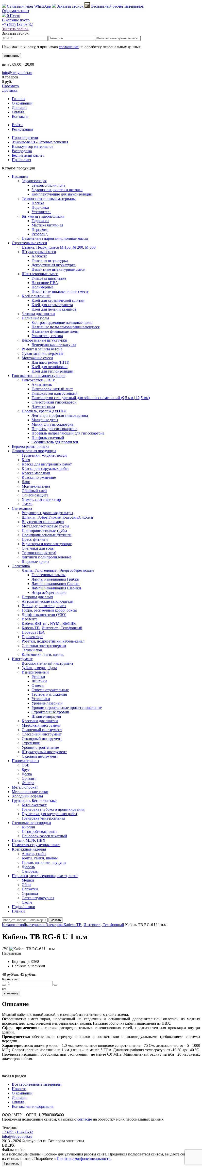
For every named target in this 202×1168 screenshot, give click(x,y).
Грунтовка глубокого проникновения (53, 809)
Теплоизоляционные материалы (49, 198)
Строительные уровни (50, 712)
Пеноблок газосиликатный (44, 836)
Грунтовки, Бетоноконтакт (34, 800)
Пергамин (40, 229)
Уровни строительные (40, 747)
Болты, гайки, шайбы (40, 858)
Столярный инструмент (42, 738)
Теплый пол (32, 650)
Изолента (29, 619)
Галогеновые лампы (49, 575)
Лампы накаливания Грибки (55, 579)
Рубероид (40, 234)
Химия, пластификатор (41, 499)
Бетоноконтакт (34, 805)
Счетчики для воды (38, 548)
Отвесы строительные (50, 690)
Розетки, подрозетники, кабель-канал (53, 641)
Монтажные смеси (37, 358)
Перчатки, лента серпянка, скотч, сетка (45, 876)
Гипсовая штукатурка (50, 260)
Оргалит (29, 778)
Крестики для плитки (40, 721)
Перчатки (30, 889)
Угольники (41, 699)
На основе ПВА (45, 283)
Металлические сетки (30, 792)
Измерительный (35, 672)
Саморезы (30, 871)
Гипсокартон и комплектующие (38, 376)
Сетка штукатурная (38, 898)
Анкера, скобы (34, 854)
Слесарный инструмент (42, 734)
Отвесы (38, 685)
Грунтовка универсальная (43, 818)
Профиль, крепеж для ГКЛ (44, 411)
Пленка (38, 203)
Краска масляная (36, 473)
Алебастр (39, 256)
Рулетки (38, 676)
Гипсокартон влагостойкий (55, 393)
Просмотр (10, 86)
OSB (26, 765)
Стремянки (31, 743)
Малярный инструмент (41, 725)
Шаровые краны (35, 561)
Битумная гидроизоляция (43, 216)
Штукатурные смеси (39, 252)
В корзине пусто (16, 20)
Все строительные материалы (37, 1084)
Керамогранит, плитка (30, 446)
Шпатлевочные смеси (40, 274)
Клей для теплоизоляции (52, 371)
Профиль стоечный (48, 437)
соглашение (69, 47)
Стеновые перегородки (31, 823)
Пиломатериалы (25, 761)
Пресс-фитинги (35, 539)
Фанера (28, 783)
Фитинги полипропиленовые (46, 557)
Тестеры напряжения (49, 694)
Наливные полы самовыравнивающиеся (66, 327)
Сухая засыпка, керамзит (43, 353)
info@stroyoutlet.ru (17, 73)
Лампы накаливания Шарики (56, 588)
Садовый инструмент (40, 756)
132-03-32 (17, 24)
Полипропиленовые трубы (44, 530)
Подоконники (23, 907)
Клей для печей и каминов (54, 309)
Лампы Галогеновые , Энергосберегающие (58, 570)
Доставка (9, 90)
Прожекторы (32, 637)
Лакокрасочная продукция (34, 451)
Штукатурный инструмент (44, 752)
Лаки (26, 482)
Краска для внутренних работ (47, 464)
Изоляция (20, 176)
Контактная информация (32, 1106)
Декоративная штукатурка (54, 265)
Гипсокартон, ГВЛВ (38, 380)
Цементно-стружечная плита (36, 845)
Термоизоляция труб (39, 553)
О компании (22, 103)
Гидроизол (40, 221)
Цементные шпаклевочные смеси (60, 291)
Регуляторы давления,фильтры (47, 513)
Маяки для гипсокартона (52, 424)
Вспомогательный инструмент (47, 663)
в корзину (11, 993)
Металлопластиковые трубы (45, 526)
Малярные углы (45, 420)
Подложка (40, 207)
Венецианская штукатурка (54, 345)
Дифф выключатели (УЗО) (44, 615)
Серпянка (30, 893)
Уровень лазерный (47, 703)
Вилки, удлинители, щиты (44, 606)
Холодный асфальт (27, 796)
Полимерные (42, 287)
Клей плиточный (36, 296)
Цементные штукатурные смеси (58, 269)
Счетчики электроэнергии (44, 646)
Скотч (27, 902)
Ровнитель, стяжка (47, 336)
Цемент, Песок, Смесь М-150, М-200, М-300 (59, 247)
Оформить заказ (15, 11)
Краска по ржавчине (39, 477)
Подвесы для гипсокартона (54, 429)
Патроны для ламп (37, 597)
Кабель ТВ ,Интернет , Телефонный (52, 628)
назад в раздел (14, 1076)
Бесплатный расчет (117, 6)
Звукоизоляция (34, 181)
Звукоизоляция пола (48, 185)
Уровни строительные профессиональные (67, 707)
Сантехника (22, 508)
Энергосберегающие (49, 592)
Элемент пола (43, 406)
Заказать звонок (70, 6)
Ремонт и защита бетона (42, 349)
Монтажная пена (36, 486)
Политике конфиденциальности (84, 1158)
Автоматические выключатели (47, 601)
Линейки (39, 681)
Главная (18, 99)
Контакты (20, 116)
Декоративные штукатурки (44, 340)
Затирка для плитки (38, 314)
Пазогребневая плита (39, 831)
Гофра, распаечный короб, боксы (49, 610)
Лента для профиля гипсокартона (60, 415)
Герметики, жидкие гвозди (44, 455)
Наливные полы (35, 318)
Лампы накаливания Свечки (56, 584)
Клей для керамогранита (52, 305)
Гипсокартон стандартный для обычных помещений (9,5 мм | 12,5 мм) (91, 398)
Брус (26, 769)
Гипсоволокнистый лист (52, 389)
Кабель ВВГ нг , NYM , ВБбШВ (49, 623)
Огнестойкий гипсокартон (54, 402)
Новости (19, 1089)
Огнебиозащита (35, 495)
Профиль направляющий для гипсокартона (68, 433)
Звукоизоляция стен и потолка (57, 190)
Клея (26, 460)
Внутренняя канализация (43, 522)
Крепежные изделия (29, 849)
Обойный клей (34, 491)
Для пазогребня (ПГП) (50, 362)
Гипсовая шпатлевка (49, 278)
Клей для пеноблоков (49, 367)
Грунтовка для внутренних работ (49, 814)
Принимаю (11, 1163)
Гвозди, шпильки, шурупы (44, 862)
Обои (26, 885)
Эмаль (27, 504)
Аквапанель (42, 384)
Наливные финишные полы (55, 331)
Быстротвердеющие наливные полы (62, 322)
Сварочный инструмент (42, 730)
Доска (27, 774)
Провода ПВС (34, 632)
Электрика (21, 566)
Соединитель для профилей (55, 442)
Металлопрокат (25, 787)
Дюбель (28, 867)
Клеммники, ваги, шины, (43, 654)
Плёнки (18, 911)
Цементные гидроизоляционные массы (55, 238)
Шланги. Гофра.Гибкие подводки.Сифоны (57, 517)
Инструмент (22, 659)
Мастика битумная (47, 225)
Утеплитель (41, 212)
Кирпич (28, 827)
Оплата (18, 112)
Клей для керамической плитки (58, 300)
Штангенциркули (46, 716)
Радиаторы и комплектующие (47, 544)
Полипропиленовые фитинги (46, 535)
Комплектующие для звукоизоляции (62, 194)
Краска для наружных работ (45, 468)
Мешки (28, 880)
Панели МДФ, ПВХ (29, 840)
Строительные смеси (29, 243)
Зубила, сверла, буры (39, 668)
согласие (84, 1119)
